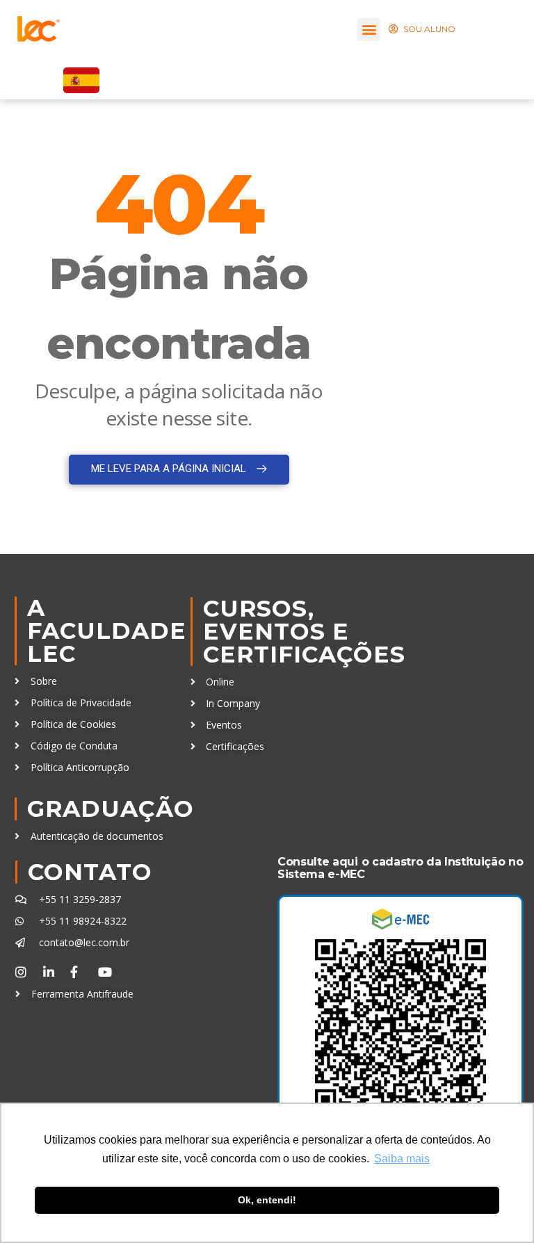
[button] (368, 29)
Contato (90, 872)
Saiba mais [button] (402, 1158)
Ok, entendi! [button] (267, 1199)
